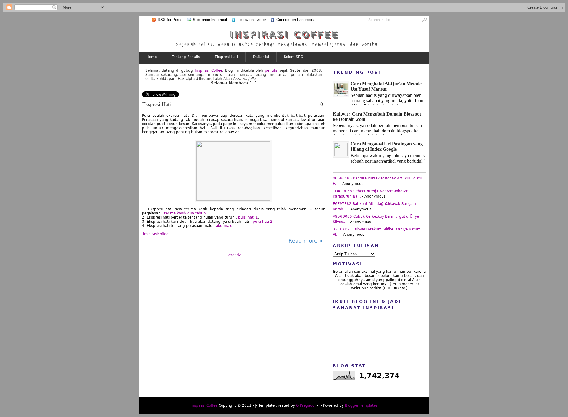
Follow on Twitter (251, 19)
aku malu (224, 226)
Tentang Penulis (186, 57)
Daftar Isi (261, 57)
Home (151, 57)
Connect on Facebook (295, 19)
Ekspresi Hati (226, 57)
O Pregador (306, 405)
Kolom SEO (293, 57)
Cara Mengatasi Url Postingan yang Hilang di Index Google (387, 146)
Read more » (305, 241)
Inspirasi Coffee (284, 34)
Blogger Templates (361, 405)
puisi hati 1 (248, 217)
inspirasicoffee (155, 234)
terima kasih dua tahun (185, 213)
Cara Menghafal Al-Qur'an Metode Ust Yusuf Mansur (386, 86)
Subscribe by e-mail (210, 19)
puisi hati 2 (262, 221)
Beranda (233, 255)
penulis (271, 70)
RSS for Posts (170, 19)
